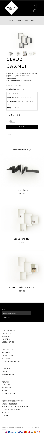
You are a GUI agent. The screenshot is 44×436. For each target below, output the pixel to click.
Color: (9, 93)
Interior (6, 358)
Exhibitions (7, 355)
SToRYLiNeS (22, 191)
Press (5, 391)
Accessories (8, 342)
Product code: (12, 85)
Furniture (6, 333)
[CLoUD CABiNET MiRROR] (22, 267)
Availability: (11, 89)
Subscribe (7, 317)
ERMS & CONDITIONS (12, 410)
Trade (4, 371)
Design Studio (8, 374)
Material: (10, 97)
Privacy (5, 413)
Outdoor (6, 336)
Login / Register (9, 404)
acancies (7, 388)
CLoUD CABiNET (22, 239)
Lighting (6, 339)
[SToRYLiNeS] (22, 170)
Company (6, 385)
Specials (6, 352)
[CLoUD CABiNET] (10, 53)
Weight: (10, 107)
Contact (6, 416)
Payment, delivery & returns (16, 407)
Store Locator (9, 394)
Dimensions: (12, 101)
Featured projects (11, 361)
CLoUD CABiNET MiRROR (22, 288)
